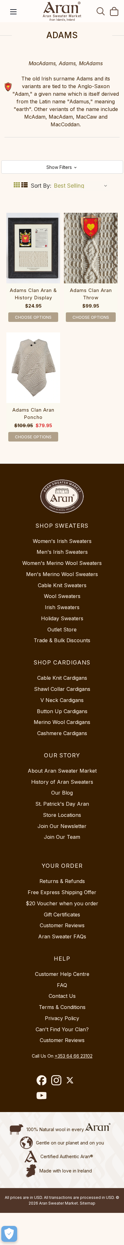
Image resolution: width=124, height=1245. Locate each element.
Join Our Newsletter (62, 826)
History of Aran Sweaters (62, 782)
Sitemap (87, 1203)
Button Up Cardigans (62, 711)
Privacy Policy (62, 1018)
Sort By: (41, 185)
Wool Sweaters (62, 596)
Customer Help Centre (62, 974)
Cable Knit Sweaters (62, 585)
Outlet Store (62, 629)
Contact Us (62, 996)
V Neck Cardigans (62, 700)
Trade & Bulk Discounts (62, 640)
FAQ (62, 985)
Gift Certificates (62, 914)
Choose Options (33, 317)
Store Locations (62, 815)
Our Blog (62, 792)
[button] (62, 167)
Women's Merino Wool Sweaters (62, 563)
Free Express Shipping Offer (62, 892)
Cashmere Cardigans (62, 733)
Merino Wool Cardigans (62, 722)
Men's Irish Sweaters (62, 552)
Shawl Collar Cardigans (62, 689)
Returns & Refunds (62, 881)
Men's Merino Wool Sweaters (62, 574)
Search (101, 11)
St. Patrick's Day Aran (62, 804)
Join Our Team (62, 837)
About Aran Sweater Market (62, 771)
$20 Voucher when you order (62, 903)
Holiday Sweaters (62, 618)
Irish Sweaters (62, 607)
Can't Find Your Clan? (62, 1029)
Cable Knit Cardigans (62, 678)
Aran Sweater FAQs (62, 936)
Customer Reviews (62, 925)
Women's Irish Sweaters (62, 541)
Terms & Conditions (62, 1007)
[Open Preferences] (9, 1234)
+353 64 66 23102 (74, 1056)
